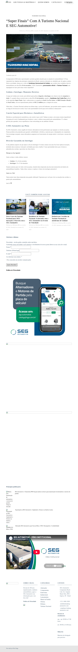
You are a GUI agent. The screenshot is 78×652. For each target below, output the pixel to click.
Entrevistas (43, 592)
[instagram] (68, 649)
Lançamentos (44, 597)
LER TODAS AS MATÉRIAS (24, 2)
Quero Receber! (12, 265)
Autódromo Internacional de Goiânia (39, 83)
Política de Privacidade (29, 601)
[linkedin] (71, 649)
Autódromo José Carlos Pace (58, 98)
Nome (8, 247)
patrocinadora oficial (49, 85)
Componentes (44, 590)
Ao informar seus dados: (14, 257)
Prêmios (42, 604)
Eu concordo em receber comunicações (19, 260)
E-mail (8, 254)
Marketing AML (29, 30)
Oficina (42, 602)
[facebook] (66, 649)
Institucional (44, 595)
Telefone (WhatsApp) (12, 250)
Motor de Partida (45, 599)
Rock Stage (15, 648)
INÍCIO (8, 2)
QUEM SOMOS (43, 2)
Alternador (43, 588)
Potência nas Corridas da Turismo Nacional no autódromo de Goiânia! (60, 218)
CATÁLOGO (56, 2)
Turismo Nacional (39, 16)
